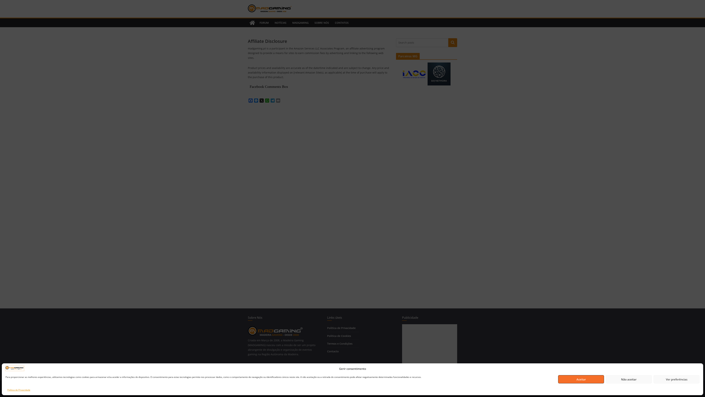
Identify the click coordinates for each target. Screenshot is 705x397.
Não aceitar (629, 379)
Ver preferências (676, 379)
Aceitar (581, 379)
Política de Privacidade (18, 389)
